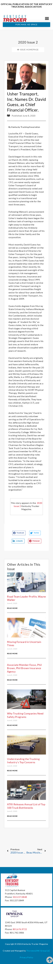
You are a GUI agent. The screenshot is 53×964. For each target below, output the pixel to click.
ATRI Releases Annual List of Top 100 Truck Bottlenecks (26, 806)
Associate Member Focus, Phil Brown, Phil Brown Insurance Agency (24, 668)
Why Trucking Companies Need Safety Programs (25, 715)
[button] (47, 18)
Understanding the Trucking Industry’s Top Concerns (23, 760)
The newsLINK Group (36, 950)
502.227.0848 (20, 897)
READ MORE (12, 608)
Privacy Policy (26, 957)
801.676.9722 (20, 929)
